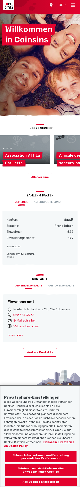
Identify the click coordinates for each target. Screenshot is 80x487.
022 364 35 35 (23, 315)
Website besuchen (26, 326)
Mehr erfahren (15, 335)
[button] (51, 5)
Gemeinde (21, 201)
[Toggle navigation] (73, 5)
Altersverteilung (47, 201)
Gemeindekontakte (28, 285)
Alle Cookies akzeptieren (41, 481)
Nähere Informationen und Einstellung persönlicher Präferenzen (41, 457)
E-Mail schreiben (25, 320)
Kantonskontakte (61, 285)
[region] (40, 436)
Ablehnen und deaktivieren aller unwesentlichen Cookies (40, 470)
